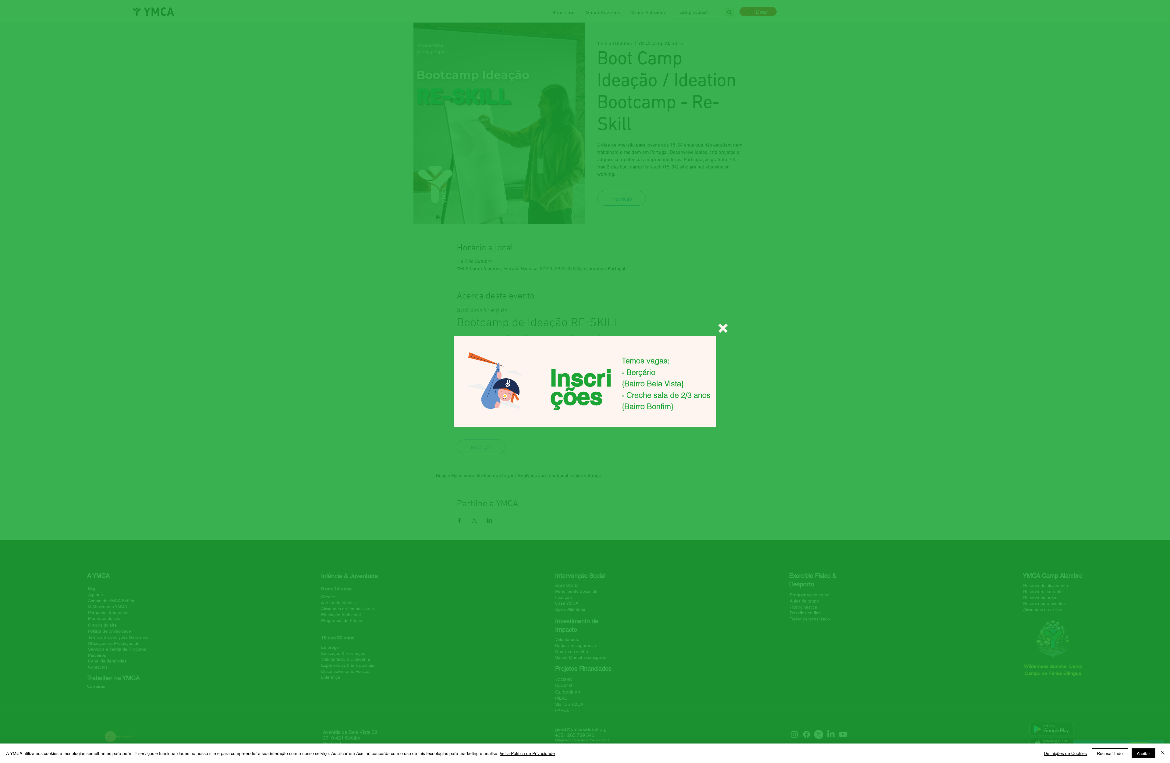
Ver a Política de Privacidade (527, 753)
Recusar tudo (1110, 753)
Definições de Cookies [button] (1065, 753)
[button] (723, 328)
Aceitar (1143, 753)
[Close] (1162, 753)
